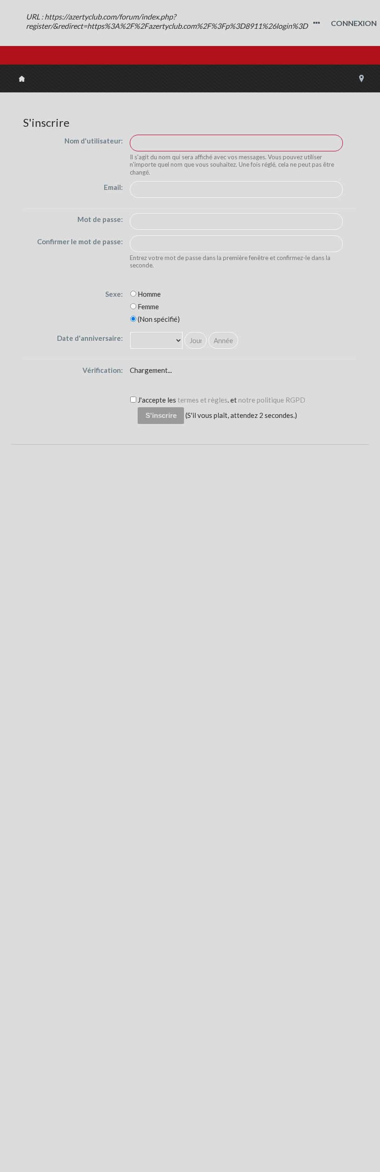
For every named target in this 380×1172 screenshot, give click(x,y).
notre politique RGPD (271, 400)
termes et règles (202, 400)
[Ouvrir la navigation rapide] (361, 78)
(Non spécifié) (158, 319)
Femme (147, 306)
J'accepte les (156, 400)
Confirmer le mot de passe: (80, 241)
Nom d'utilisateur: (93, 141)
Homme (148, 294)
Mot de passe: (100, 219)
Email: (113, 187)
